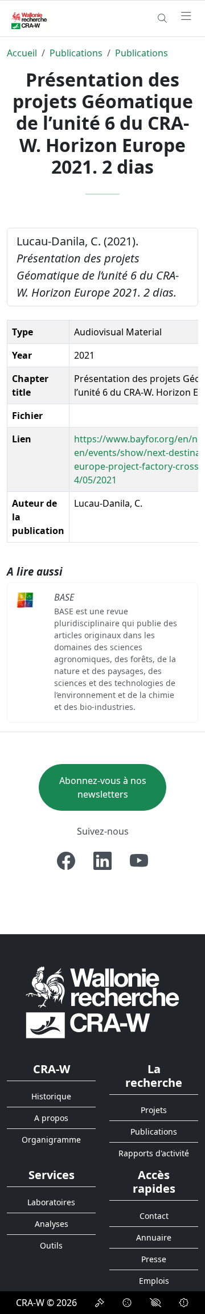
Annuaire (153, 1237)
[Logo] (102, 1001)
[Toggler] (186, 16)
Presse (153, 1259)
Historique (51, 1096)
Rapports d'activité (153, 1153)
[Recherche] (162, 18)
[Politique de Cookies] (127, 1302)
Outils (51, 1245)
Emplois (154, 1280)
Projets (154, 1109)
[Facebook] (66, 861)
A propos (51, 1117)
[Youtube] (139, 861)
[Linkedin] (102, 861)
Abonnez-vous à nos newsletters (102, 787)
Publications (76, 53)
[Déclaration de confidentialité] (99, 1302)
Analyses (51, 1223)
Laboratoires (51, 1202)
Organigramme (51, 1139)
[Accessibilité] (155, 1302)
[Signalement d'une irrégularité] (184, 1302)
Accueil (22, 53)
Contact (154, 1215)
